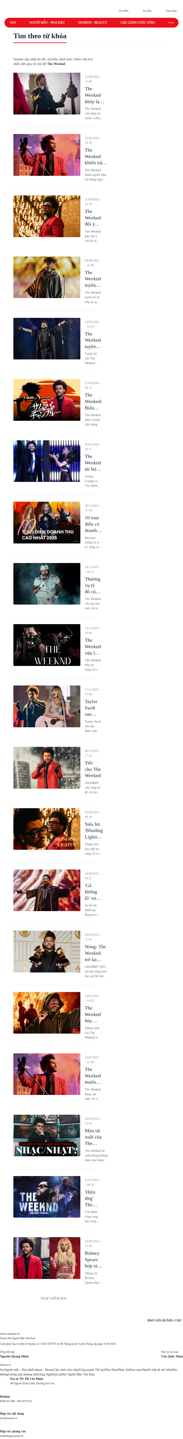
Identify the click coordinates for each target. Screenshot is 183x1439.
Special (57, 1374)
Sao (13, 22)
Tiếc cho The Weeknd (93, 769)
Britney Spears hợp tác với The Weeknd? (94, 1265)
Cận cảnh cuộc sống (138, 22)
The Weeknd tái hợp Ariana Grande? (93, 468)
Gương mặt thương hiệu (23, 1374)
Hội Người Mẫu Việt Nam (78, 1374)
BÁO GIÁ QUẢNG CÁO (164, 1320)
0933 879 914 (24, 1401)
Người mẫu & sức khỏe (157, 1369)
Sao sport (137, 1369)
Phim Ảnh (124, 1369)
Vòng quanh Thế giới (92, 1369)
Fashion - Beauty (92, 22)
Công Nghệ (45, 1374)
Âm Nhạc (112, 1369)
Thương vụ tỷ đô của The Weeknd (93, 591)
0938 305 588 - (8, 1401)
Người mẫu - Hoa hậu (47, 22)
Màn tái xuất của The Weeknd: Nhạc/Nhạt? (96, 1143)
